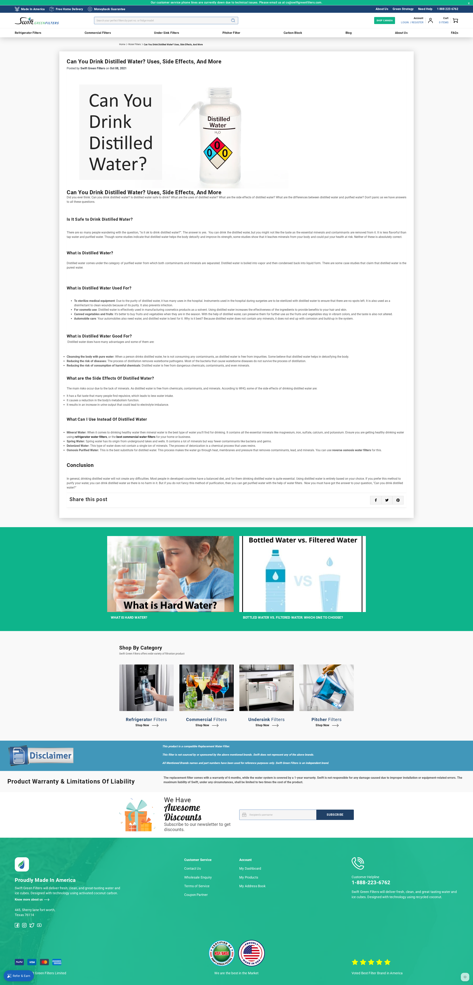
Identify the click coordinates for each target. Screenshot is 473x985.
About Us (382, 9)
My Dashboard (250, 868)
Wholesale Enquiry (198, 877)
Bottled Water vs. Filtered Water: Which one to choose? (293, 617)
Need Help (425, 9)
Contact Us (192, 868)
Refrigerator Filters (28, 33)
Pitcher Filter (231, 33)
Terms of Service (197, 886)
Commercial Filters (98, 33)
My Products (248, 877)
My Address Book (252, 886)
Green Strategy (403, 9)
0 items (443, 22)
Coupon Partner (196, 895)
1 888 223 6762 (447, 9)
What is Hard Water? (129, 617)
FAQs (454, 33)
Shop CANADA (385, 20)
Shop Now (142, 725)
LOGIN (405, 22)
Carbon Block (293, 33)
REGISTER (417, 22)
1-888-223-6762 (371, 882)
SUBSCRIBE (335, 814)
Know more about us (29, 899)
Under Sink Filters (166, 33)
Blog (349, 33)
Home (122, 44)
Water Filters (134, 44)
